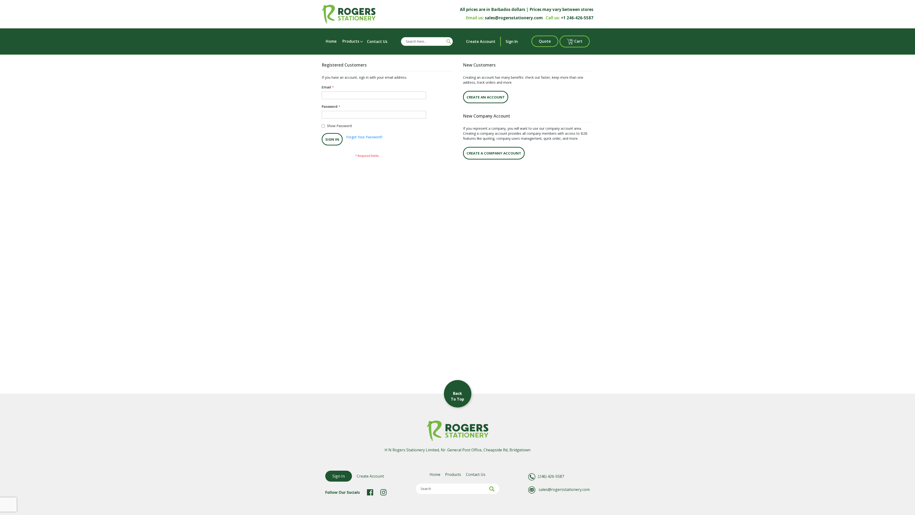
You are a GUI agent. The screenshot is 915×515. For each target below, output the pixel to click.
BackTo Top (457, 396)
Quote (545, 41)
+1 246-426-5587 (577, 18)
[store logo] (349, 14)
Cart (581, 41)
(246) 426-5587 (551, 476)
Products (453, 474)
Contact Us (475, 474)
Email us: (475, 18)
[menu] (356, 41)
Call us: (553, 18)
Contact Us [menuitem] (377, 41)
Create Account (480, 41)
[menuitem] (332, 41)
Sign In (512, 41)
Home (435, 474)
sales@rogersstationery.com (514, 18)
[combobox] (423, 41)
